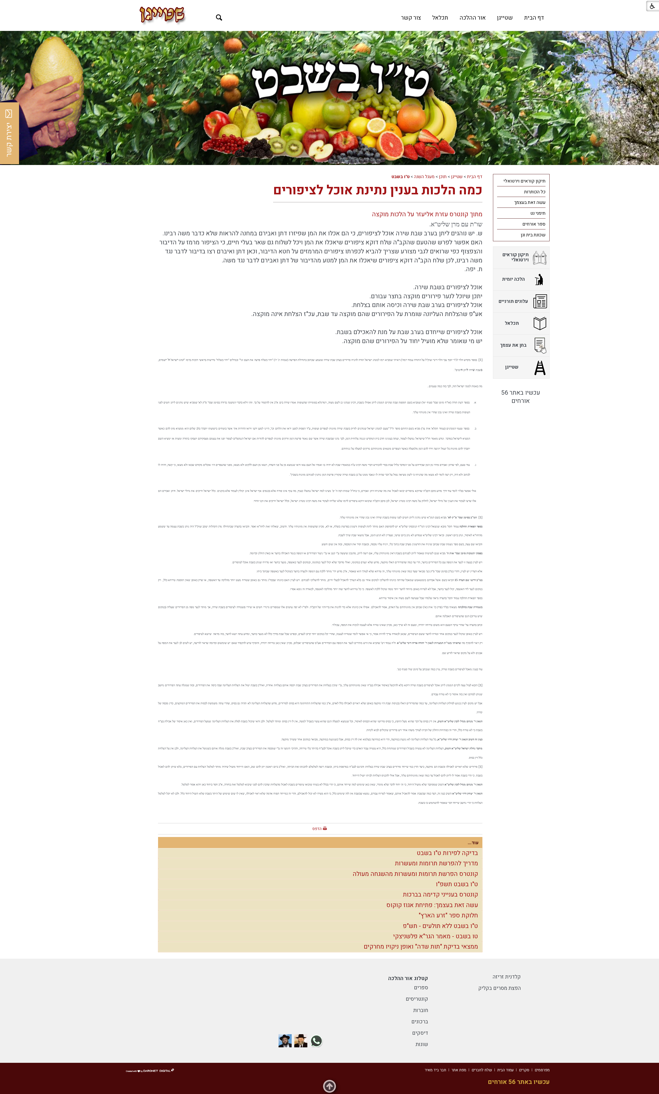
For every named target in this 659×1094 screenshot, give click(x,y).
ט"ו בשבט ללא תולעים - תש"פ (440, 926)
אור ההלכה (472, 18)
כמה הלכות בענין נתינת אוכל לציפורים (377, 190)
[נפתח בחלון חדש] (316, 1040)
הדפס (317, 829)
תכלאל (440, 18)
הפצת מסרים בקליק (499, 988)
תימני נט (537, 213)
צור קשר (411, 18)
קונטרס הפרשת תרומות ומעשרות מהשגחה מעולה (415, 873)
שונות (421, 1044)
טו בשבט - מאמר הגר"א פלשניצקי (435, 936)
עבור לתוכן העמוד (329, 5)
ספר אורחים (533, 224)
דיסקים (420, 1033)
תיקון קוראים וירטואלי (524, 181)
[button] (219, 17)
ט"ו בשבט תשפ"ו (457, 884)
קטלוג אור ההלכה (408, 978)
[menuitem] (534, 17)
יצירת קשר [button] (9, 139)
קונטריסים (417, 999)
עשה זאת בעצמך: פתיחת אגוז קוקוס (432, 905)
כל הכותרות (534, 191)
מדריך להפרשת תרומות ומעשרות (436, 863)
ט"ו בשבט (401, 176)
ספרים (421, 987)
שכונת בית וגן (533, 234)
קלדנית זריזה (507, 977)
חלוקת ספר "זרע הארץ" (448, 915)
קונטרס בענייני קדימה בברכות (440, 894)
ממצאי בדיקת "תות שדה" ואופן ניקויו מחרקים (421, 946)
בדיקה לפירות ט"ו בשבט (447, 853)
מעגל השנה (424, 176)
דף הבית (534, 18)
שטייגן (505, 18)
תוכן (443, 176)
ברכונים (419, 1021)
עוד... (473, 843)
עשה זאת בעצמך (529, 202)
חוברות (420, 1010)
